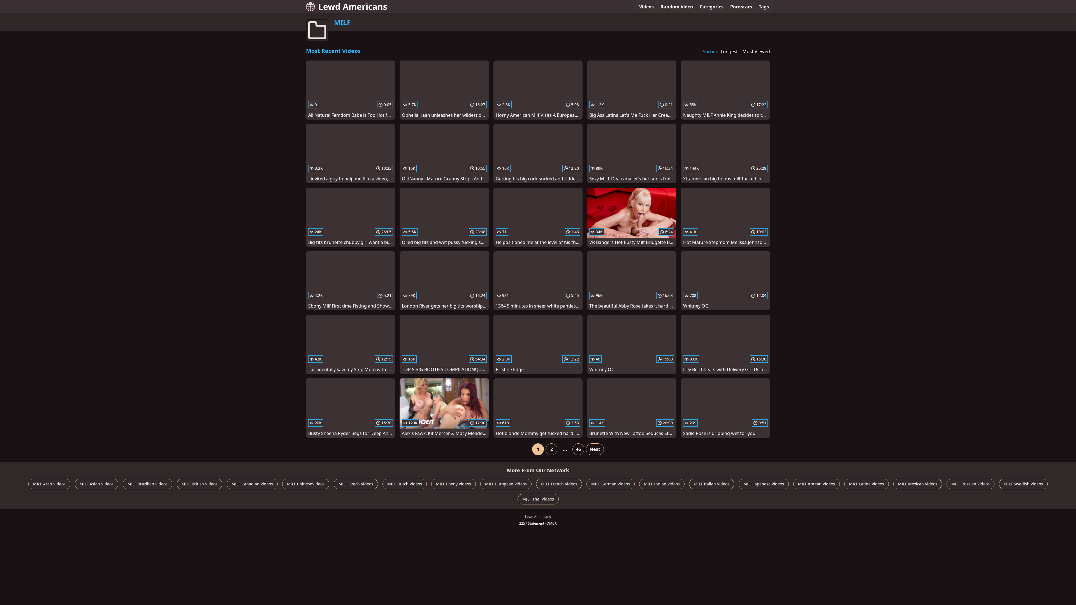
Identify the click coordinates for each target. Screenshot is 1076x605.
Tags (764, 7)
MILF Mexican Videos (917, 484)
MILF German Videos (610, 484)
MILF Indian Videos (662, 484)
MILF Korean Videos (816, 484)
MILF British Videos (199, 484)
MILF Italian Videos (711, 484)
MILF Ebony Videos (453, 484)
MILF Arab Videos (49, 484)
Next (595, 449)
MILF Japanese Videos (763, 484)
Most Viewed (756, 51)
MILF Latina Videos (866, 484)
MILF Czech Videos (355, 484)
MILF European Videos (506, 484)
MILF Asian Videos (96, 484)
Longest (729, 51)
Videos (646, 7)
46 (578, 449)
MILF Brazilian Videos (147, 484)
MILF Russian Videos (970, 484)
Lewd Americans (352, 6)
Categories (711, 7)
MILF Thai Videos (538, 499)
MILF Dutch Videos (404, 484)
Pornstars (741, 7)
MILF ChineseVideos (305, 484)
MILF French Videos (559, 484)
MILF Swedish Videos (1023, 484)
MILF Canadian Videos (252, 484)
